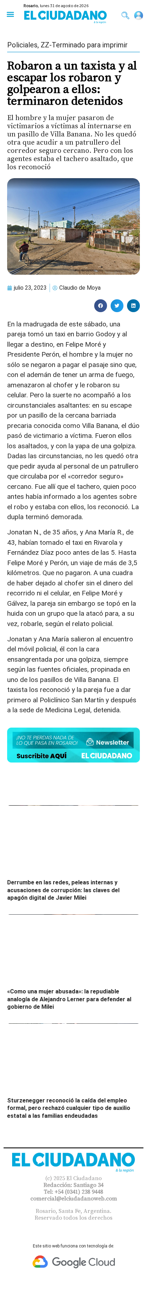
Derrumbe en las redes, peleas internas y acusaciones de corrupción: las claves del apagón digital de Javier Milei (63, 890)
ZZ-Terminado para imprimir (84, 45)
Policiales (22, 45)
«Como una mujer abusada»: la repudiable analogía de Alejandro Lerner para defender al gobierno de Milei (69, 999)
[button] (10, 14)
